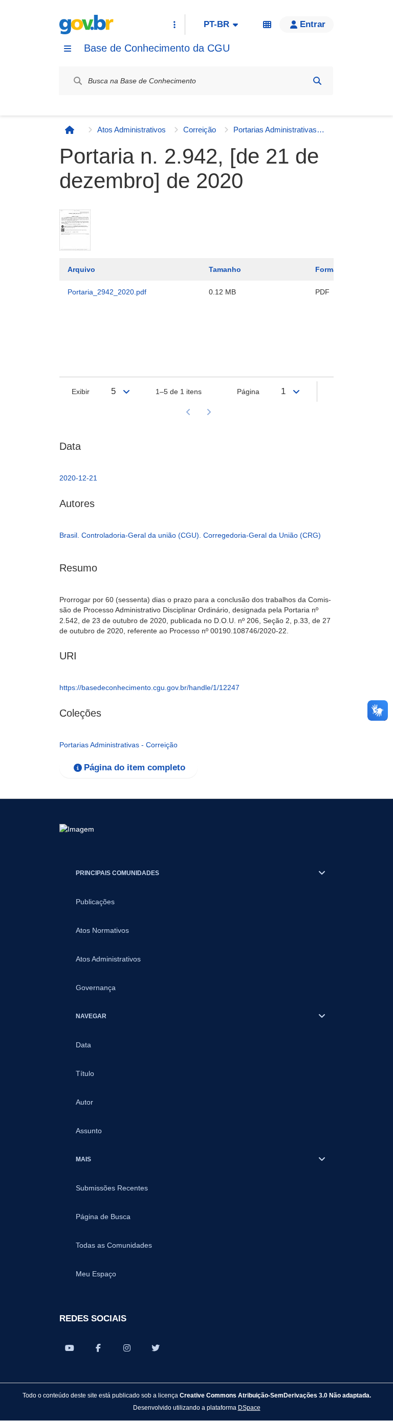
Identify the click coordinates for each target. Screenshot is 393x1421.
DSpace (249, 1407)
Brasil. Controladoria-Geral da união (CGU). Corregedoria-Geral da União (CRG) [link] (190, 535)
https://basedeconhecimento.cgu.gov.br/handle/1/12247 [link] (149, 687)
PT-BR (216, 24)
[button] (306, 24)
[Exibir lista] (126, 391)
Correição (199, 129)
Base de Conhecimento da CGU (157, 48)
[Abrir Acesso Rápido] (174, 24)
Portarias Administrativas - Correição (279, 129)
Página (248, 391)
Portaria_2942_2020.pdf (107, 292)
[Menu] (67, 48)
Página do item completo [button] (134, 767)
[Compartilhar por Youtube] (69, 1348)
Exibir (81, 391)
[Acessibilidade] (267, 24)
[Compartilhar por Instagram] (127, 1348)
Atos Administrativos (131, 129)
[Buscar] (317, 81)
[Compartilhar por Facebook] (98, 1348)
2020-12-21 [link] (78, 478)
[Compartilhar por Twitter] (155, 1348)
